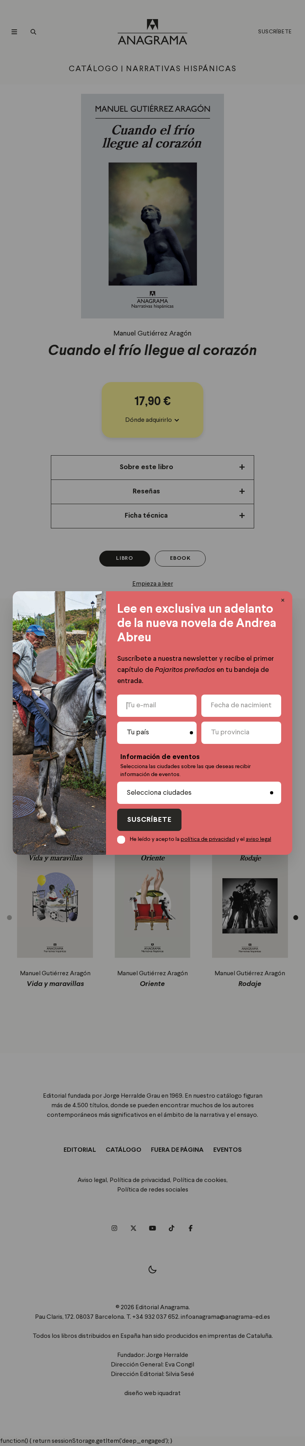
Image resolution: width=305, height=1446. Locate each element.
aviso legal (258, 839)
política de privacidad (208, 839)
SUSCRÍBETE (149, 820)
